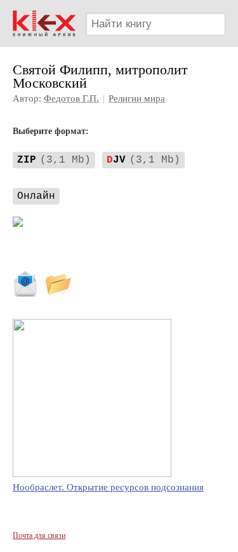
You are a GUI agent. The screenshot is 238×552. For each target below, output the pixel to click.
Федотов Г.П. (71, 98)
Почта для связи (39, 535)
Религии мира (137, 98)
